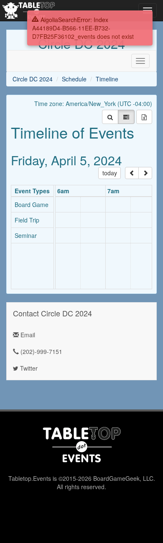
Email (27, 335)
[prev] (132, 173)
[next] (145, 173)
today (109, 173)
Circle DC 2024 (33, 79)
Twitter (28, 368)
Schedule (74, 79)
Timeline (107, 79)
